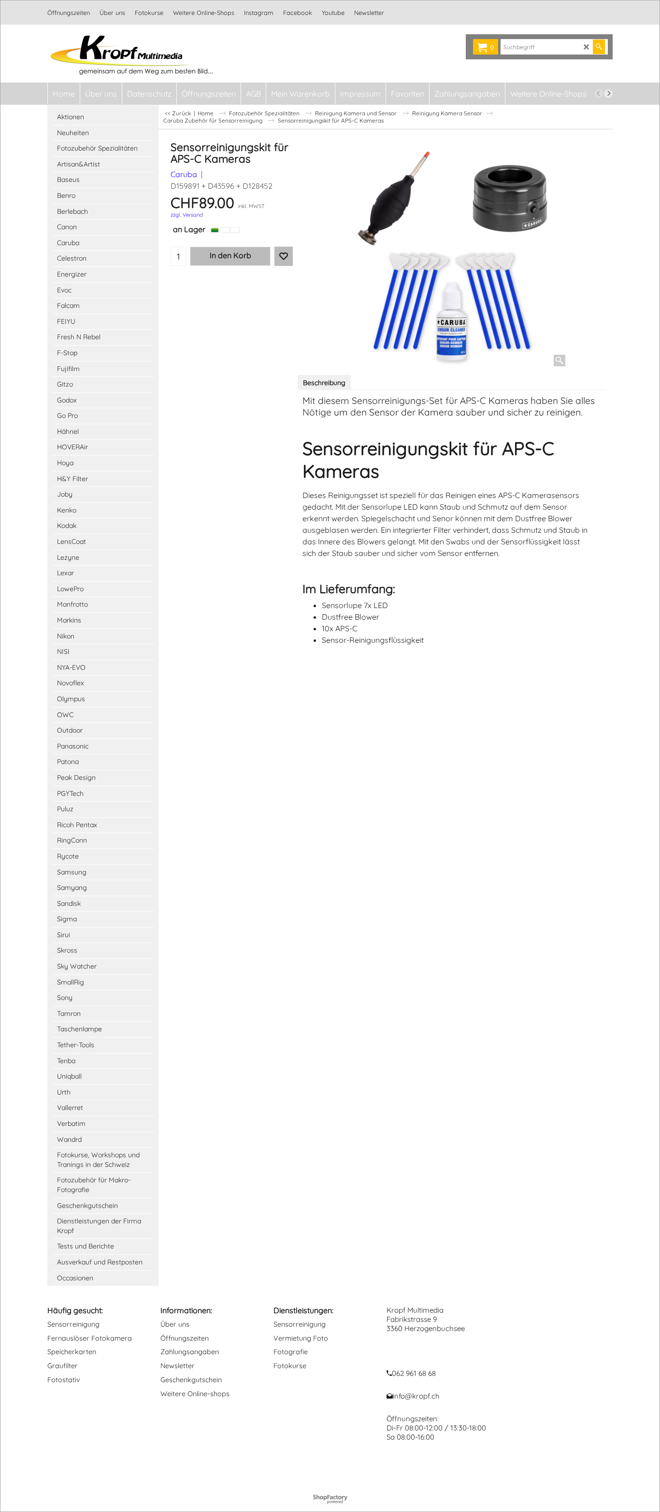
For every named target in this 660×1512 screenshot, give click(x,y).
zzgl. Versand (187, 214)
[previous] (598, 93)
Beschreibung (324, 382)
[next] (608, 93)
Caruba (184, 174)
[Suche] (599, 47)
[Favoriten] (283, 256)
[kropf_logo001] (132, 53)
